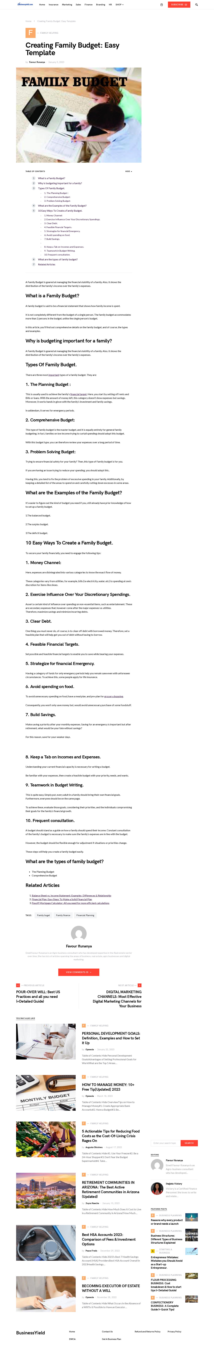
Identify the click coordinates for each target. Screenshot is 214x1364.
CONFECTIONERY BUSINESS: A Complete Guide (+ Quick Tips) (165, 1306)
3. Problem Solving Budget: (57, 201)
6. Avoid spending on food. (57, 235)
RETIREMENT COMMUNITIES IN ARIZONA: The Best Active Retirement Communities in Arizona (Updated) (110, 1189)
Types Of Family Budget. (51, 188)
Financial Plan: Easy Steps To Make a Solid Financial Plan (62, 899)
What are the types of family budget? (58, 259)
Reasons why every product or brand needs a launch (167, 1222)
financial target (78, 394)
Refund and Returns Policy (147, 1331)
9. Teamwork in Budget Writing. (59, 250)
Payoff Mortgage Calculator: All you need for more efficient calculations (70, 902)
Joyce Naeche (92, 1203)
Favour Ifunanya (37, 62)
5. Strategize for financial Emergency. (62, 231)
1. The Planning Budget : (56, 193)
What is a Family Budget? (51, 178)
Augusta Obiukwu (94, 1147)
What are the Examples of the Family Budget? (62, 205)
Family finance (63, 915)
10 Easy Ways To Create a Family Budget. (60, 210)
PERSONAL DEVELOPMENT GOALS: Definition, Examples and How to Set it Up (111, 1038)
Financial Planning (85, 915)
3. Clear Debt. (51, 223)
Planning (46, 384)
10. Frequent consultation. (57, 254)
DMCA (72, 1339)
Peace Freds (91, 1250)
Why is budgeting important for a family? (60, 183)
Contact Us (107, 1331)
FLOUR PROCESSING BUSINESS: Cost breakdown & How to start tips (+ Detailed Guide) (166, 1285)
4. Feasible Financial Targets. (58, 227)
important (53, 374)
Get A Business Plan (111, 1339)
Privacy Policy (174, 1331)
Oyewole (90, 1049)
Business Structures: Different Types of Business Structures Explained (166, 1239)
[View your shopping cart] (161, 4)
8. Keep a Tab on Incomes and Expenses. (64, 246)
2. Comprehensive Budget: (57, 197)
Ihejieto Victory (174, 1183)
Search (189, 1143)
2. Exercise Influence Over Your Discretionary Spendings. (72, 219)
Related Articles (46, 264)
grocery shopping (113, 696)
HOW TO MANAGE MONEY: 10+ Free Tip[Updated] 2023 (108, 1087)
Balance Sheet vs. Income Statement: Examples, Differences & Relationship (71, 895)
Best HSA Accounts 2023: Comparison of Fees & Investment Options (109, 1239)
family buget (43, 915)
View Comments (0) (77, 972)
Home (28, 21)
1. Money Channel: (53, 215)
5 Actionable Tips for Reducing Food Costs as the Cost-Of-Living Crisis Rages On (111, 1136)
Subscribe (177, 4)
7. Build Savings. (52, 239)
